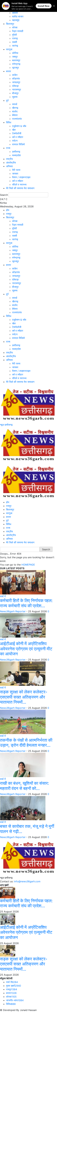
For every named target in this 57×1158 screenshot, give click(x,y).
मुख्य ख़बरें (13, 985)
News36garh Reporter (13, 611)
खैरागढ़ (15, 107)
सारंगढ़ (15, 45)
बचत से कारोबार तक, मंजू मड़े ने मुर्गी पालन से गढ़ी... (27, 829)
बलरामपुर (16, 60)
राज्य (8, 147)
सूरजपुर (15, 67)
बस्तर (8, 71)
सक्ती (14, 42)
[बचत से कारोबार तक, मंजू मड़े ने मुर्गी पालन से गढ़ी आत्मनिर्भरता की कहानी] (23, 807)
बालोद (14, 111)
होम (7, 210)
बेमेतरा (15, 115)
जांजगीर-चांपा (15, 1000)
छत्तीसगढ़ (16, 151)
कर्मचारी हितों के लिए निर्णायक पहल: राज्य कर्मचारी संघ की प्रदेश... (26, 603)
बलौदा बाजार (17, 16)
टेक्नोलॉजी (16, 133)
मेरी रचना (16, 169)
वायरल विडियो (18, 144)
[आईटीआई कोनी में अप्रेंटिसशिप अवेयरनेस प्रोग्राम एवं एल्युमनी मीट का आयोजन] (23, 625)
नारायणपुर (16, 89)
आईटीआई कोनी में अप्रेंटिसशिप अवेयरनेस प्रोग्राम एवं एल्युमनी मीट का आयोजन (26, 648)
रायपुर (8, 213)
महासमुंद (15, 20)
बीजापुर (15, 93)
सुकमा (14, 96)
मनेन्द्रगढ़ (16, 63)
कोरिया (15, 52)
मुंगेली (14, 34)
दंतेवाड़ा (15, 85)
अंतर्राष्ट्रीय (11, 162)
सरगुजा (9, 49)
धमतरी (15, 12)
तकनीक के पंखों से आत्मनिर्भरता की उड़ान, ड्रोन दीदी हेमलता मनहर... (26, 743)
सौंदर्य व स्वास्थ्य (19, 184)
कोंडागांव (16, 78)
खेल (14, 129)
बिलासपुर (10, 23)
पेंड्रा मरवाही (17, 31)
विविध (8, 122)
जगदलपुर (16, 82)
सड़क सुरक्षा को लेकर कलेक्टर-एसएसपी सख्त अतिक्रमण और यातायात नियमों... (23, 697)
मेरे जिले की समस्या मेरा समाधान (20, 188)
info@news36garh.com (27, 881)
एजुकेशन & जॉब (19, 126)
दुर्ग (7, 100)
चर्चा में (3, 596)
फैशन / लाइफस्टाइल (21, 177)
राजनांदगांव (17, 118)
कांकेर (14, 74)
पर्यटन (14, 140)
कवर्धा (14, 104)
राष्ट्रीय (9, 158)
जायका (15, 173)
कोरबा (14, 27)
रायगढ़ (15, 38)
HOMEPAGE (28, 564)
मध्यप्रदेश (16, 155)
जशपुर (15, 56)
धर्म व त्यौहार (17, 137)
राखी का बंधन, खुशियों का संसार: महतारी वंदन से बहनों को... (24, 786)
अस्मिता (9, 166)
